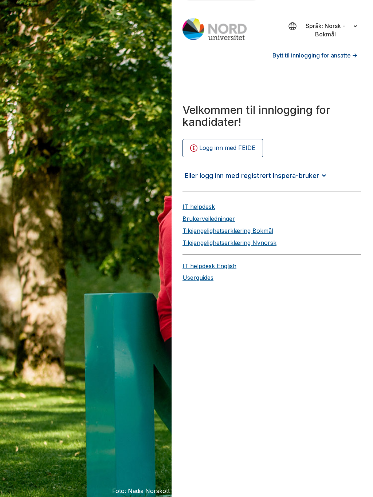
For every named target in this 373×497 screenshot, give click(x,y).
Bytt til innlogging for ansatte (311, 55)
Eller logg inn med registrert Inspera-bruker (252, 175)
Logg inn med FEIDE (227, 147)
